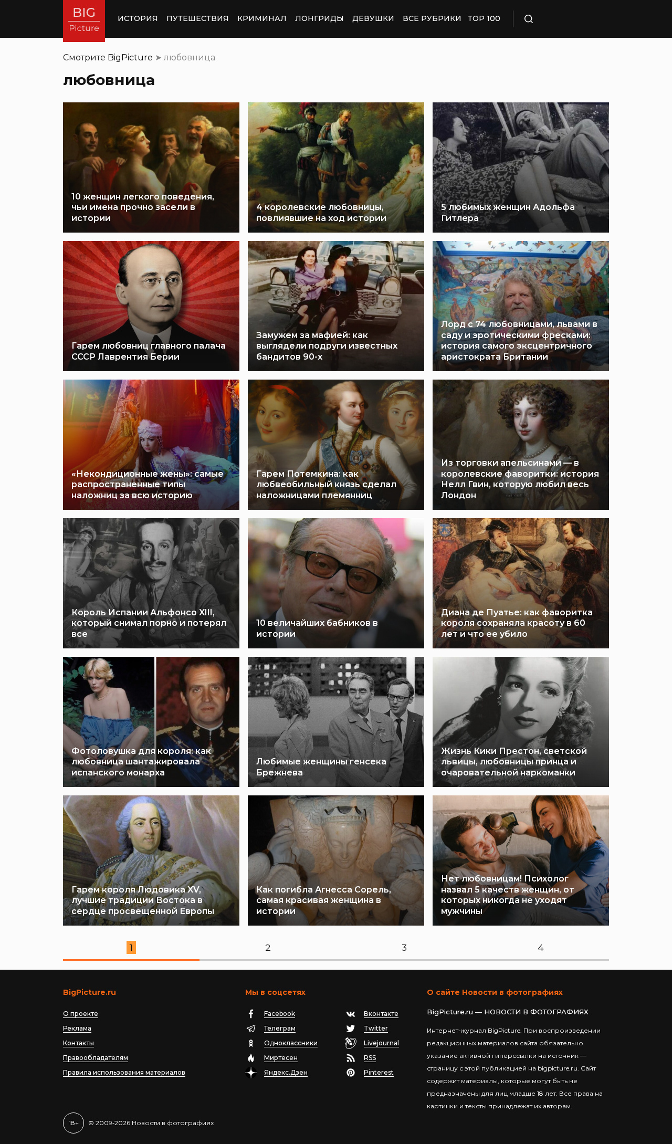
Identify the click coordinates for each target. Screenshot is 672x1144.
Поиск (559, 19)
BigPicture (130, 57)
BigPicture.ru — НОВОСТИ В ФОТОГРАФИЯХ (508, 1011)
